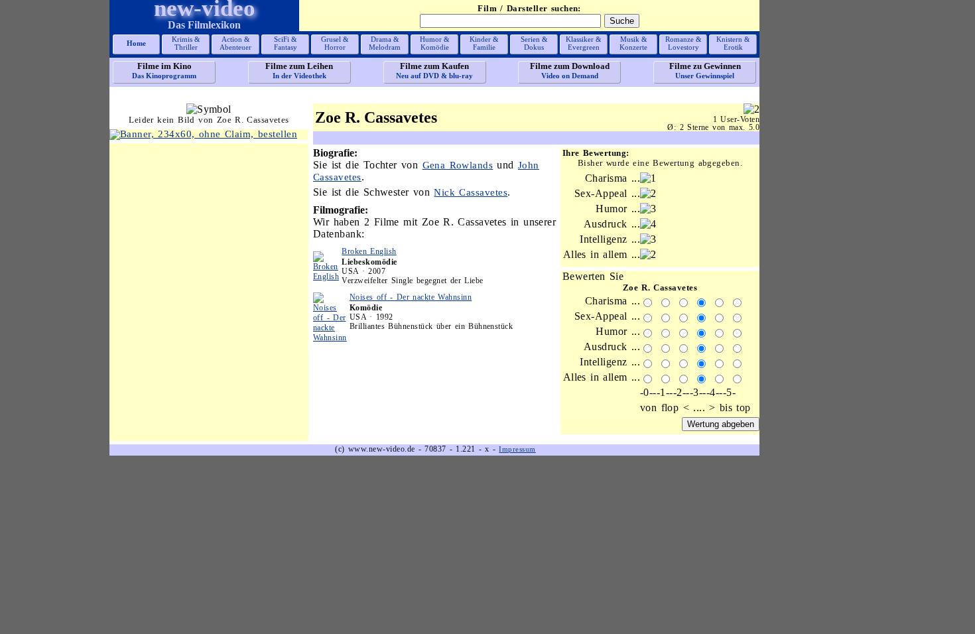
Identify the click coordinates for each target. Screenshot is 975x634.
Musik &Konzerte (633, 43)
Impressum (517, 449)
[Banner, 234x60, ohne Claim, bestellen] (203, 134)
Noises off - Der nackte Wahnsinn (411, 297)
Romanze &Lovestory (683, 43)
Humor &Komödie (435, 43)
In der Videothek (299, 70)
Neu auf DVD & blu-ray (434, 70)
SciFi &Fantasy (285, 43)
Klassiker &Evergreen (584, 43)
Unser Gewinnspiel (705, 70)
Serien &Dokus (534, 43)
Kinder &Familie (484, 43)
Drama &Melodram (385, 43)
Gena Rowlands (457, 165)
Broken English (369, 251)
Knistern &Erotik (733, 43)
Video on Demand (570, 70)
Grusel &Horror (335, 43)
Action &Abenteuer (235, 43)
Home (136, 43)
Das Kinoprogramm (164, 70)
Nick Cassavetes (470, 192)
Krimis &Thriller (186, 43)
